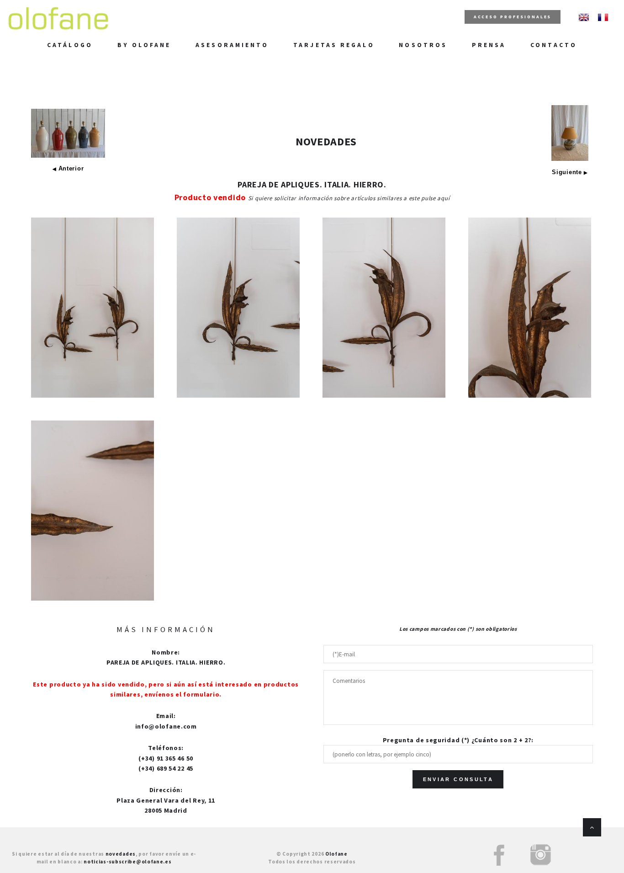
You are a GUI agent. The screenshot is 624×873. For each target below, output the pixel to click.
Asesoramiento (232, 45)
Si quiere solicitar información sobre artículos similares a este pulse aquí (349, 198)
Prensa (489, 45)
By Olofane (144, 45)
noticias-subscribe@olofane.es (127, 861)
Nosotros (423, 45)
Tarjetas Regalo (333, 45)
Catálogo (70, 45)
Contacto (553, 45)
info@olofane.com (166, 726)
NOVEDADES (326, 141)
